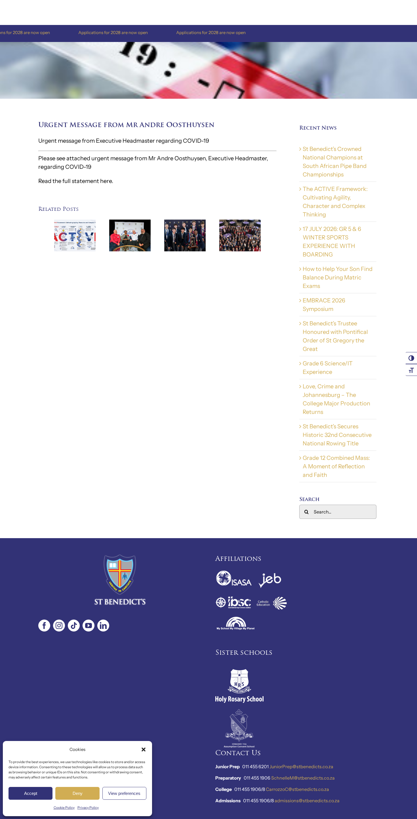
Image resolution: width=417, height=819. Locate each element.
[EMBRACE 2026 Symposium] (130, 223)
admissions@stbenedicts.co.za (307, 800)
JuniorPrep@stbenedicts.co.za (301, 766)
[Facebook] (44, 625)
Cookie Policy (64, 807)
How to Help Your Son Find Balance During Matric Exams (337, 277)
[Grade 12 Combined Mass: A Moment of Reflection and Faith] (240, 223)
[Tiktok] (74, 625)
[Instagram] (59, 625)
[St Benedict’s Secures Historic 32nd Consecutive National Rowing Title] (185, 223)
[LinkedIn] (103, 625)
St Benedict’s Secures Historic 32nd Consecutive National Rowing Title (337, 435)
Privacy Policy (88, 807)
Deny (78, 793)
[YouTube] (88, 625)
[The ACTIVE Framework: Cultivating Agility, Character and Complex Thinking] (75, 223)
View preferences (124, 793)
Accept (30, 793)
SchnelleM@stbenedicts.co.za (303, 778)
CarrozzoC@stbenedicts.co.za (297, 789)
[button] (143, 749)
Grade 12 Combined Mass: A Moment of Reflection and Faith (336, 466)
